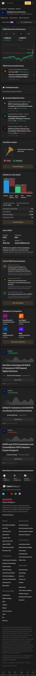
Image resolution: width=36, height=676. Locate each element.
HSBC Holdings (6, 598)
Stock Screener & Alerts (26, 528)
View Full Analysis (18, 166)
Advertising (22, 573)
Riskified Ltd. (12, 12)
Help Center (22, 587)
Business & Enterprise (25, 597)
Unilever (4, 605)
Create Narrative (27, 22)
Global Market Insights (25, 547)
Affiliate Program (24, 593)
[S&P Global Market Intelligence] (8, 501)
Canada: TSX (6, 538)
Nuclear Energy (7, 569)
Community (3, 8)
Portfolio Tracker (23, 525)
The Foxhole (22, 550)
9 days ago (28, 69)
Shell (3, 601)
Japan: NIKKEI (6, 544)
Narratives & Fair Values (26, 531)
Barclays (5, 620)
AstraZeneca (6, 595)
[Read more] (18, 251)
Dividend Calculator (24, 534)
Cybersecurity (6, 582)
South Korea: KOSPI (8, 547)
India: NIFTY (5, 534)
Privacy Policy (20, 662)
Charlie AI (21, 600)
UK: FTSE (5, 528)
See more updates (18, 303)
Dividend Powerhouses (9, 563)
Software (18, 8)
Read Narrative (18, 380)
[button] (5, 71)
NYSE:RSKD (10, 14)
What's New (22, 560)
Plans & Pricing (23, 569)
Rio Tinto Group (7, 611)
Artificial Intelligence (8, 576)
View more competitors (18, 342)
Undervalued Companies (9, 560)
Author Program (7, 22)
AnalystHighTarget (12, 415)
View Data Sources (7, 515)
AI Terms (27, 662)
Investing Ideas (23, 554)
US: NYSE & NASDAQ (8, 525)
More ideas (5, 585)
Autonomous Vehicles (8, 573)
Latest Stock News (24, 544)
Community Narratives (25, 557)
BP (3, 617)
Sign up (28, 3)
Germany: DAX (6, 550)
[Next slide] (34, 74)
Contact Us (22, 579)
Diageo (4, 608)
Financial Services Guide (9, 666)
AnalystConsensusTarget (14, 375)
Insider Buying (6, 566)
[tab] (6, 33)
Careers (21, 582)
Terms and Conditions (8, 662)
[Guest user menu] (32, 3)
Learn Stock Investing (25, 590)
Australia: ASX (6, 531)
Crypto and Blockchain (9, 579)
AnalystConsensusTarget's (15, 69)
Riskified (10, 351)
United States (11, 8)
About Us (21, 576)
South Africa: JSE (7, 541)
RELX (4, 614)
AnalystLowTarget (12, 454)
